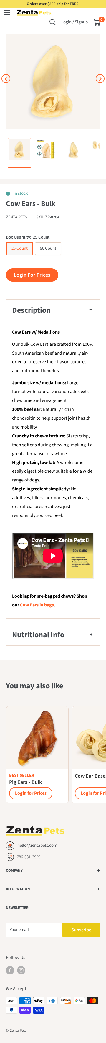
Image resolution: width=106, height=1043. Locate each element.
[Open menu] (7, 12)
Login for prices (32, 275)
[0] (96, 22)
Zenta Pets (17, 217)
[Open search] (52, 22)
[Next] (100, 78)
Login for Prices (31, 793)
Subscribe (81, 930)
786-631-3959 (28, 857)
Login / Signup (74, 22)
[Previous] (5, 78)
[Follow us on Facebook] (10, 970)
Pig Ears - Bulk (25, 782)
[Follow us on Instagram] (21, 970)
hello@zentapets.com (37, 845)
